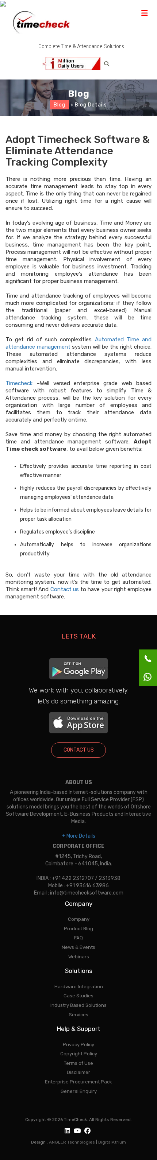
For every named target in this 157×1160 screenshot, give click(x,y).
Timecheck (18, 383)
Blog (59, 105)
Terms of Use (78, 1063)
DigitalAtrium (112, 1142)
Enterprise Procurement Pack (78, 1082)
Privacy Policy (78, 1044)
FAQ (78, 937)
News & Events (78, 947)
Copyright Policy (78, 1053)
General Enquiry (79, 1091)
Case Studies (78, 995)
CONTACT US (79, 750)
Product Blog (78, 928)
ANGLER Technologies (72, 1142)
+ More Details (78, 836)
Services (78, 1014)
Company (78, 919)
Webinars (78, 956)
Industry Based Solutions (78, 1005)
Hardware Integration (78, 986)
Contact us (64, 589)
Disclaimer (78, 1072)
